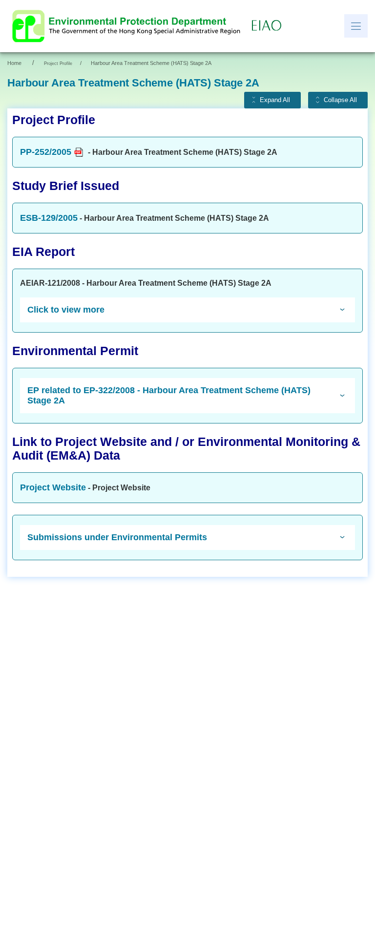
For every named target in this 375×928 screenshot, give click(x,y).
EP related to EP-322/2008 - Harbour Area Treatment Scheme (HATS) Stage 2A (169, 395)
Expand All (275, 100)
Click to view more (65, 310)
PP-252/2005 (45, 152)
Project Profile (58, 63)
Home (14, 63)
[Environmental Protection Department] (128, 26)
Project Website (53, 487)
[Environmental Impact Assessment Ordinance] (269, 26)
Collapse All (340, 100)
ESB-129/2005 (49, 218)
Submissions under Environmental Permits (117, 537)
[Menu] (356, 26)
